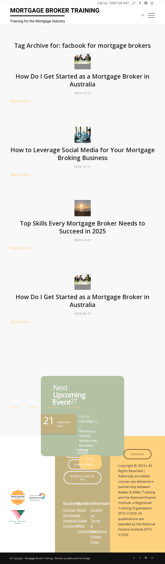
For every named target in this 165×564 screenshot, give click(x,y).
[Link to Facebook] (140, 3)
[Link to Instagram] (152, 3)
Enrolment (71, 526)
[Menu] (150, 15)
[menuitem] (142, 15)
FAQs (81, 526)
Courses (69, 510)
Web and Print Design (78, 558)
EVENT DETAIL (90, 462)
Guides (82, 520)
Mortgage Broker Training (39, 558)
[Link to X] (146, 3)
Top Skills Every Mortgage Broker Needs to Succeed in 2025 (82, 227)
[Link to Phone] (134, 3)
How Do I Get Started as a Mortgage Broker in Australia (82, 80)
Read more (20, 100)
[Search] (142, 15)
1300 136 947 (119, 3)
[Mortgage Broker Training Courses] (55, 15)
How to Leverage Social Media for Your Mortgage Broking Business (82, 154)
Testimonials (86, 531)
